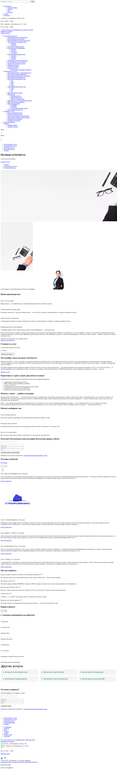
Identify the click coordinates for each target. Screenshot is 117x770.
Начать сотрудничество (7, 340)
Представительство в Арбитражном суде (19, 73)
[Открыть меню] (1, 140)
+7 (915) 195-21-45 (6, 30)
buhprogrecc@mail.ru (7, 31)
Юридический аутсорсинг (15, 93)
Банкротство (11, 94)
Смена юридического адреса (19, 108)
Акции (6, 14)
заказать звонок (5, 754)
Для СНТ (13, 45)
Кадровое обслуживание (15, 119)
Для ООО (14, 51)
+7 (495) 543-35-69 (27, 30)
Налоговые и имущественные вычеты (19, 117)
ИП (12, 83)
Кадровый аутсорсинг (14, 120)
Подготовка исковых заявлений (17, 74)
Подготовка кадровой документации (18, 116)
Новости (10, 12)
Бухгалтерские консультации (16, 39)
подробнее (32, 289)
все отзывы (4, 462)
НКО (12, 85)
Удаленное (14, 53)
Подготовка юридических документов (19, 76)
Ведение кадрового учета (15, 114)
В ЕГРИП (14, 106)
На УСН (13, 59)
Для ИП (13, 43)
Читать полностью (6, 481)
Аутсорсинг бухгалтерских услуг (17, 42)
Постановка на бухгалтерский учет (18, 60)
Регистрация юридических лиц (17, 79)
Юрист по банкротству (17, 99)
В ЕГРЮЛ (14, 105)
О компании (7, 6)
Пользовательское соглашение (9, 762)
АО (12, 80)
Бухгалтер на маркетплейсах (16, 46)
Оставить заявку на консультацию (10, 452)
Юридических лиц (16, 97)
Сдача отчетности (13, 68)
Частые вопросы (12, 7)
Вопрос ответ (8, 734)
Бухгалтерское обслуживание (16, 48)
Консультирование (9, 122)
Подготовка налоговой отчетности (21, 69)
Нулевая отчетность (13, 65)
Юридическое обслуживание (16, 102)
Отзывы (10, 9)
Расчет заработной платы (15, 113)
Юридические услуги (10, 71)
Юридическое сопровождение (16, 77)
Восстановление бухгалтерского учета (19, 40)
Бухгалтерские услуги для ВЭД (17, 62)
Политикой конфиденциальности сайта (35, 455)
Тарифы (6, 123)
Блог (9, 10)
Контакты (7, 15)
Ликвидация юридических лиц (17, 86)
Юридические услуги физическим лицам (20, 100)
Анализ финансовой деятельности (18, 37)
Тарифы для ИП (12, 125)
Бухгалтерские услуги (10, 36)
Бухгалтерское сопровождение (16, 54)
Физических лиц (16, 96)
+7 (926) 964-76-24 (16, 30)
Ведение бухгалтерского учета (16, 63)
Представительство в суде (15, 110)
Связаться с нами (6, 706)
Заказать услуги (5, 162)
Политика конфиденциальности (28, 762)
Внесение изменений (14, 103)
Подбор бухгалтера (13, 66)
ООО (12, 82)
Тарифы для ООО (13, 126)
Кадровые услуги (9, 111)
